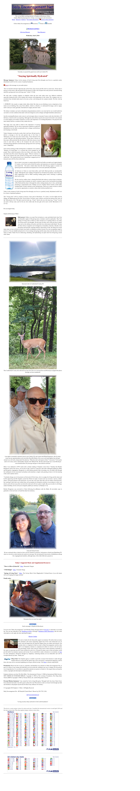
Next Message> (42, 32)
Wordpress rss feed (26, 631)
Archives (23, 19)
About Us (18, 19)
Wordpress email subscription (46, 631)
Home (13, 19)
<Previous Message (25, 32)
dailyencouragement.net (33, 694)
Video (21, 566)
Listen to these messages (47, 19)
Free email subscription (33, 19)
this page (46, 629)
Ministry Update (33, 636)
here (61, 652)
